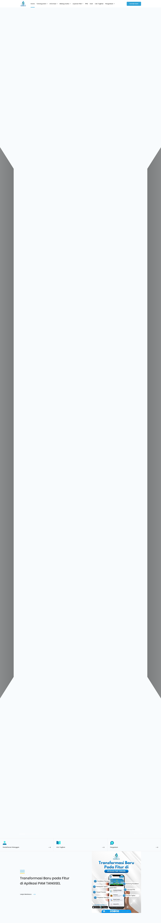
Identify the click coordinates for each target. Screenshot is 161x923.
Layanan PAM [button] (77, 4)
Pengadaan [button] (109, 4)
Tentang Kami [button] (41, 4)
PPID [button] (86, 4)
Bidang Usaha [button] (64, 4)
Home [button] (33, 4)
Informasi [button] (53, 4)
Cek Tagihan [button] (99, 4)
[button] (140, 833)
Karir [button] (91, 4)
